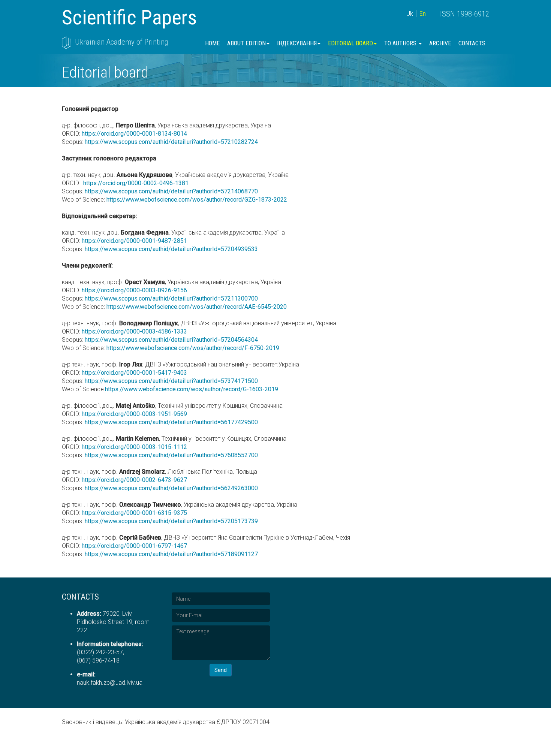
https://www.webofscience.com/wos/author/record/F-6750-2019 (192, 348)
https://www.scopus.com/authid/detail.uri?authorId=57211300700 (170, 298)
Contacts (471, 43)
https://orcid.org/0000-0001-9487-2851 (134, 240)
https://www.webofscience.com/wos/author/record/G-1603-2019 (191, 389)
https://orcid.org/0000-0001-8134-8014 (133, 133)
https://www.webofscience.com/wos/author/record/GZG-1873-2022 (196, 199)
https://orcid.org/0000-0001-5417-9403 (134, 372)
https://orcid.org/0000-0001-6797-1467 (134, 545)
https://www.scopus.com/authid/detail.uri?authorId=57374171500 (171, 380)
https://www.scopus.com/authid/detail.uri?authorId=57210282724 (171, 141)
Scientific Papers (129, 17)
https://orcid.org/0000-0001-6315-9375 (134, 512)
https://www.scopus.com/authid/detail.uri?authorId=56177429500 (171, 422)
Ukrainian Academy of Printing (121, 41)
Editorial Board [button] (350, 43)
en (422, 13)
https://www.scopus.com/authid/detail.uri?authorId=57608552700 (171, 455)
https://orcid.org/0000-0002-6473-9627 (134, 479)
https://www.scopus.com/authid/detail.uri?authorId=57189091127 (171, 554)
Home (212, 43)
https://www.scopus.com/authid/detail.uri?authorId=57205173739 (171, 521)
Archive (440, 43)
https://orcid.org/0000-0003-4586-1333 (134, 331)
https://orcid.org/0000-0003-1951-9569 (134, 413)
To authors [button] (401, 43)
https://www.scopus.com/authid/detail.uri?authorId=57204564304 (170, 339)
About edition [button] (246, 43)
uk (409, 13)
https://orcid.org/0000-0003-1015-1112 (134, 446)
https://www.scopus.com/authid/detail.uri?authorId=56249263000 (171, 488)
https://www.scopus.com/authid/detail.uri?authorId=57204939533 (171, 249)
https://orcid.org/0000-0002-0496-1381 (135, 183)
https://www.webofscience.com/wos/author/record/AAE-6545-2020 (196, 306)
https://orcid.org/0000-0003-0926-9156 (134, 290)
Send (220, 670)
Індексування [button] (297, 43)
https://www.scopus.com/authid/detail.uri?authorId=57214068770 (170, 191)
